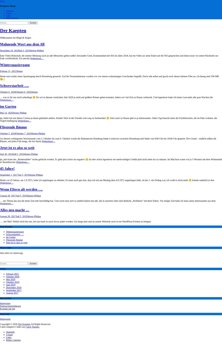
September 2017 (14, 290)
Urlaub (9, 13)
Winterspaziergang (15, 65)
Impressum (5, 303)
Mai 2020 (10, 279)
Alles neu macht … (14, 210)
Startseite (10, 11)
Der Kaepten (13, 30)
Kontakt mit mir (7, 309)
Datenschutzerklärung (10, 306)
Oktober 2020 (12, 276)
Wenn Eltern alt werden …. (21, 189)
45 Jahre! (7, 168)
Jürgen (19, 71)
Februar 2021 (12, 274)
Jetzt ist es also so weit (17, 148)
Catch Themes (32, 327)
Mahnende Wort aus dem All (22, 44)
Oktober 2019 (12, 282)
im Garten (8, 106)
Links (8, 15)
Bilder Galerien (12, 18)
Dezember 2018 (13, 287)
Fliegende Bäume (13, 127)
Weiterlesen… (37, 58)
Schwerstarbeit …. (14, 86)
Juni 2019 (10, 285)
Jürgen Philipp (37, 50)
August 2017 (12, 293)
